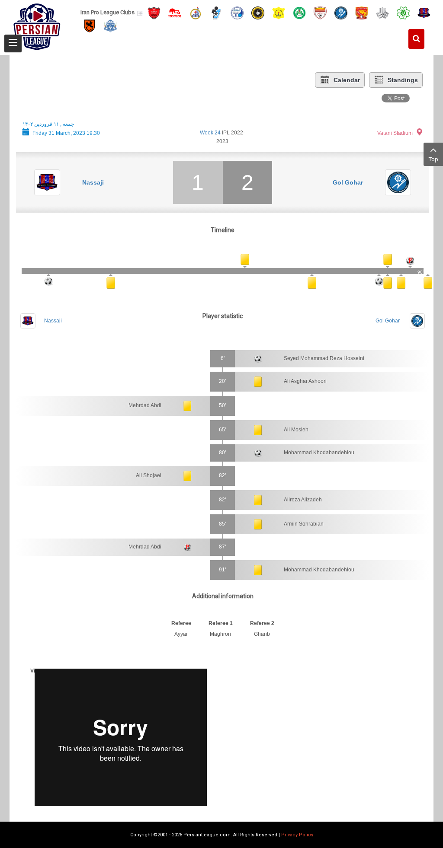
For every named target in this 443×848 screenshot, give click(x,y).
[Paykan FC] (216, 12)
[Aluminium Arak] (110, 25)
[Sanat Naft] (278, 12)
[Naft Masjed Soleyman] (195, 12)
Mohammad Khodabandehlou (319, 453)
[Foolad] (320, 12)
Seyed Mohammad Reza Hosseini (324, 358)
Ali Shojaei (148, 475)
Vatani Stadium (395, 133)
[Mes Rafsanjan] (89, 25)
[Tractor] (174, 12)
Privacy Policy (297, 835)
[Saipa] (382, 13)
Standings (403, 80)
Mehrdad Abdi (144, 405)
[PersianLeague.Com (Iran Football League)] (37, 24)
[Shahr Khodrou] (361, 12)
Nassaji (93, 182)
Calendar (347, 80)
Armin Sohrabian (304, 524)
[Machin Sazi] (403, 12)
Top (433, 159)
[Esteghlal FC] (237, 12)
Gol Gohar (348, 182)
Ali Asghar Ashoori (305, 381)
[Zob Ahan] (299, 12)
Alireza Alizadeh (303, 500)
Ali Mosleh (296, 430)
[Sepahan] (257, 12)
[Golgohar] (340, 12)
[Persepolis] (154, 12)
